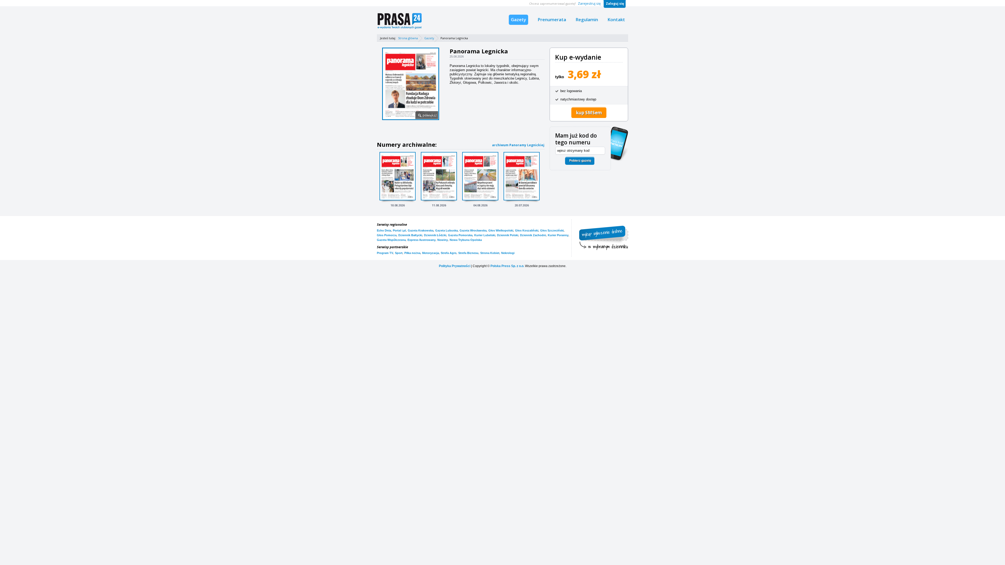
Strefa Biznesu (468, 253)
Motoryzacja (430, 253)
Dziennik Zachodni (533, 235)
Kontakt (616, 19)
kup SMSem (589, 113)
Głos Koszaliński (526, 230)
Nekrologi (508, 253)
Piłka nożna (412, 253)
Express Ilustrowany (421, 239)
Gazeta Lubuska (446, 230)
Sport (399, 253)
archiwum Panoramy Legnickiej (518, 145)
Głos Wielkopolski (500, 230)
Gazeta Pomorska (460, 235)
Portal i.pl (399, 230)
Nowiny (442, 239)
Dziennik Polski (507, 235)
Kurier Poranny (558, 235)
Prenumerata (552, 19)
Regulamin (587, 19)
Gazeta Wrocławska (473, 230)
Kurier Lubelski (484, 235)
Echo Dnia (384, 230)
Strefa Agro (448, 253)
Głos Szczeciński (552, 230)
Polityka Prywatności (454, 266)
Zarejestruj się (589, 3)
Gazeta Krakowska (420, 230)
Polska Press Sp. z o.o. (507, 266)
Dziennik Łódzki (435, 235)
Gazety (518, 19)
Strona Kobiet (489, 253)
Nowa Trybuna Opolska (466, 239)
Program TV (385, 253)
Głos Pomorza (387, 235)
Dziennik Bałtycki (410, 235)
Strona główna (408, 38)
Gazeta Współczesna (391, 239)
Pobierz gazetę (580, 160)
